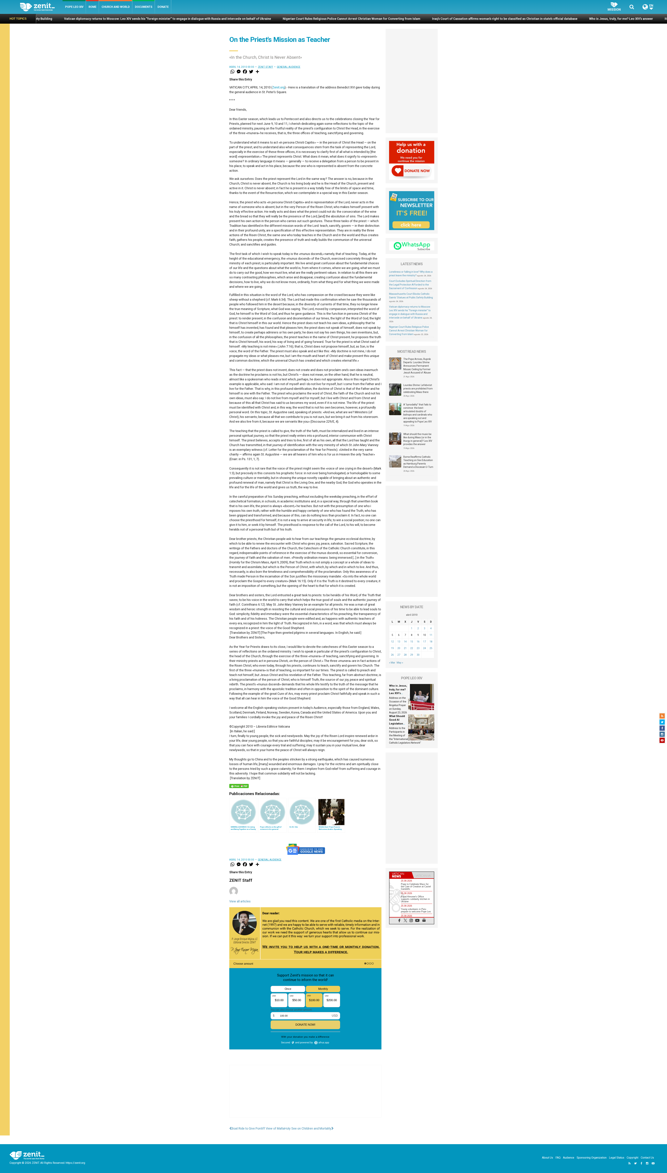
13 (398, 641)
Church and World (116, 7)
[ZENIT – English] (41, 7)
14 (405, 641)
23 (418, 648)
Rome (92, 7)
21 (405, 648)
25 (431, 648)
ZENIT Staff (265, 67)
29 (411, 654)
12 (392, 641)
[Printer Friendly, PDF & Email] (239, 786)
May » (400, 662)
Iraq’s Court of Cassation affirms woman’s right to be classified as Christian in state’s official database (280, 19)
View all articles (240, 901)
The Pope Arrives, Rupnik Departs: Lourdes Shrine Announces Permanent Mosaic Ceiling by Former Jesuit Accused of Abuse (417, 366)
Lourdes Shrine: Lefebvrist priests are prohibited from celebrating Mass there (418, 388)
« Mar (392, 662)
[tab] (400, 875)
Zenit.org (278, 87)
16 (418, 641)
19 (392, 648)
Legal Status (616, 1157)
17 (424, 641)
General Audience (288, 67)
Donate (163, 7)
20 (398, 648)
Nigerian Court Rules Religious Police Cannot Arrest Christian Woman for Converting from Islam (127, 19)
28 (405, 654)
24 (424, 648)
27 (398, 654)
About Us (547, 1157)
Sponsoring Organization (592, 1157)
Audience (568, 1157)
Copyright (632, 1157)
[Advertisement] (305, 1094)
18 (431, 641)
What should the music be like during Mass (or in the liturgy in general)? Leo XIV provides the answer (417, 439)
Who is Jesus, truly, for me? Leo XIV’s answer (397, 19)
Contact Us (647, 1157)
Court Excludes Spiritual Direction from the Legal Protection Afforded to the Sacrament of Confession (410, 285)
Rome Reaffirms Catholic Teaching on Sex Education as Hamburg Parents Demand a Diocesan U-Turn (418, 462)
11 (431, 635)
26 (392, 654)
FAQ (558, 1157)
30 (418, 654)
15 (411, 641)
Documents (143, 7)
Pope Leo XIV (74, 7)
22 (411, 648)
